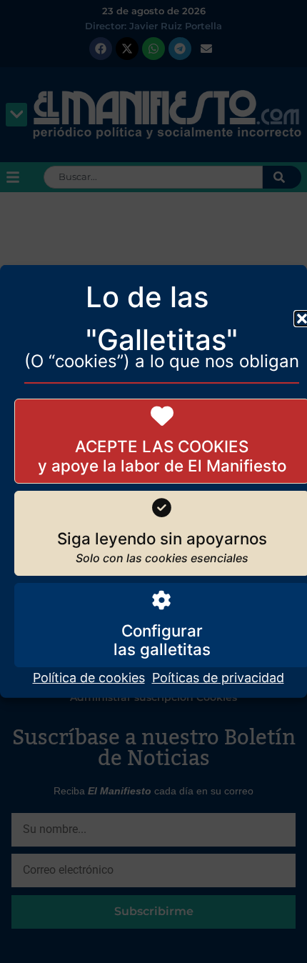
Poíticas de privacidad (218, 677)
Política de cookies (89, 677)
